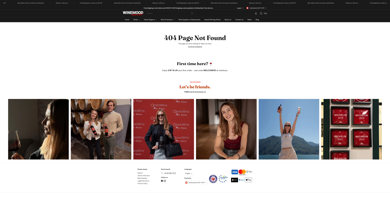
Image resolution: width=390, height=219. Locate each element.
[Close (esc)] (226, 78)
